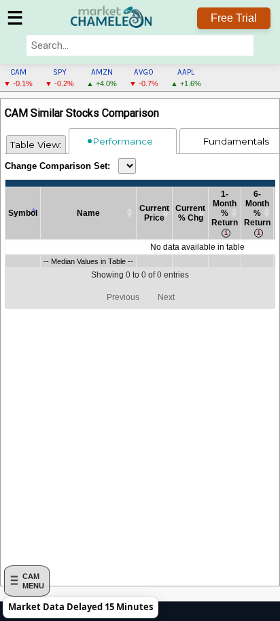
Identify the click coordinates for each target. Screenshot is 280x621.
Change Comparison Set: (57, 166)
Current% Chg (190, 213)
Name (88, 213)
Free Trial (234, 18)
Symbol (22, 213)
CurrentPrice (154, 213)
